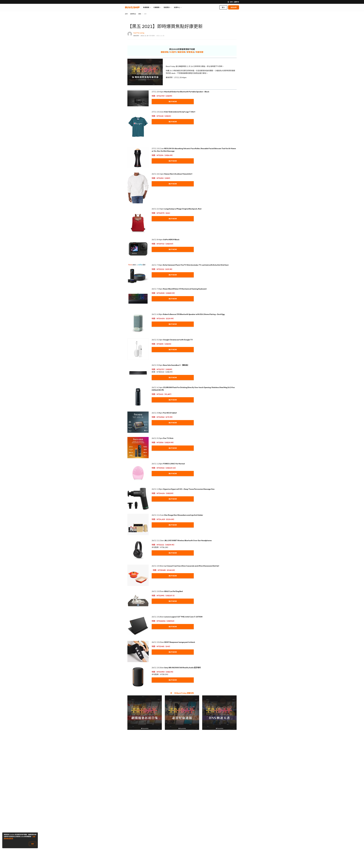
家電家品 (190, 52)
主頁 (126, 14)
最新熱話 (133, 14)
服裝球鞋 (164, 52)
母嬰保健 (199, 52)
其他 (139, 14)
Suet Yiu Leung (138, 33)
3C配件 (173, 52)
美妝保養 (181, 52)
